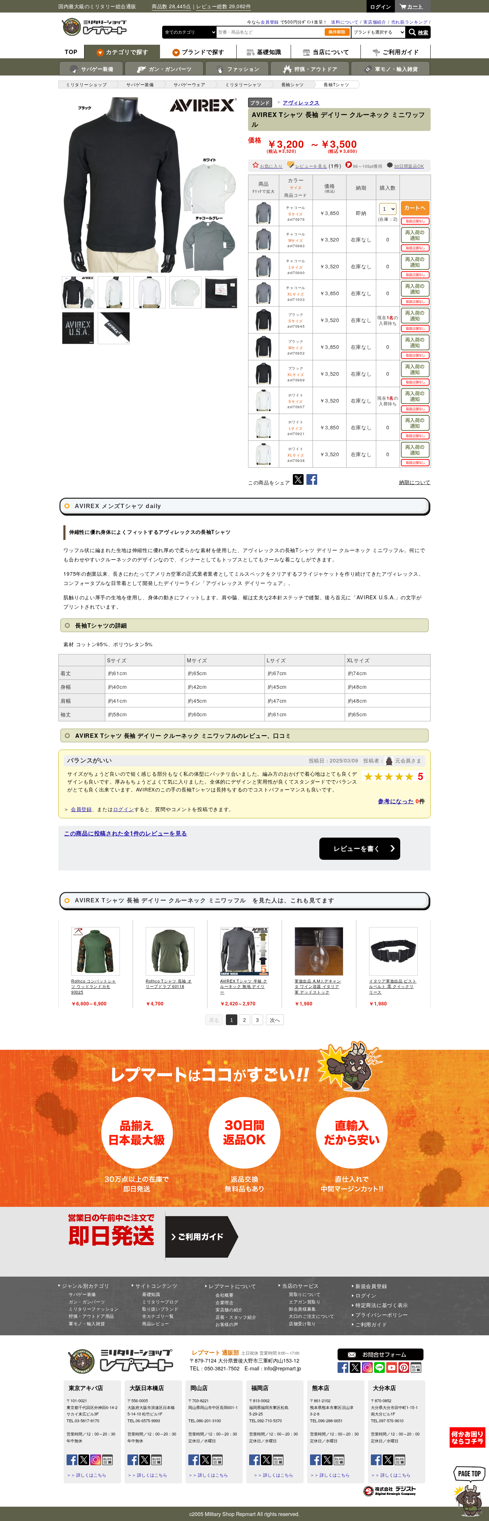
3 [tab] (257, 1020)
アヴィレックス (301, 102)
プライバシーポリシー (381, 1314)
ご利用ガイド (371, 1324)
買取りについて (305, 1294)
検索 (423, 32)
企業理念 (225, 1302)
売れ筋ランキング (409, 22)
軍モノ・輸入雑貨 (395, 68)
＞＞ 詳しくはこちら (86, 1475)
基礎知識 (151, 1294)
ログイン (123, 809)
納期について (415, 482)
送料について (344, 22)
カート (415, 6)
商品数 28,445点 (171, 6)
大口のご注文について (311, 1316)
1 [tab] (231, 1020)
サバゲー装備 (96, 68)
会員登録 (270, 22)
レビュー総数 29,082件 (223, 6)
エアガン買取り (305, 1301)
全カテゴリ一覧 (158, 1316)
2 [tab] (244, 1020)
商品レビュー (155, 1323)
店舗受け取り (302, 1323)
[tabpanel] (95, 964)
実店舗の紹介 (229, 1309)
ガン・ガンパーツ (169, 68)
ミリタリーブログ (160, 1301)
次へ (275, 1020)
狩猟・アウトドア (315, 68)
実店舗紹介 (374, 22)
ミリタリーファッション (94, 1309)
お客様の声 (227, 1324)
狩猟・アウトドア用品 (91, 1316)
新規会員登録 (371, 1286)
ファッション (243, 68)
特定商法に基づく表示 (381, 1304)
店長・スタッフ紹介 (236, 1317)
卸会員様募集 (302, 1309)
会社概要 (225, 1295)
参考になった (396, 801)
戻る (214, 1020)
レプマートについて (232, 1286)
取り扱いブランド (160, 1309)
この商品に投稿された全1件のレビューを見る (125, 833)
